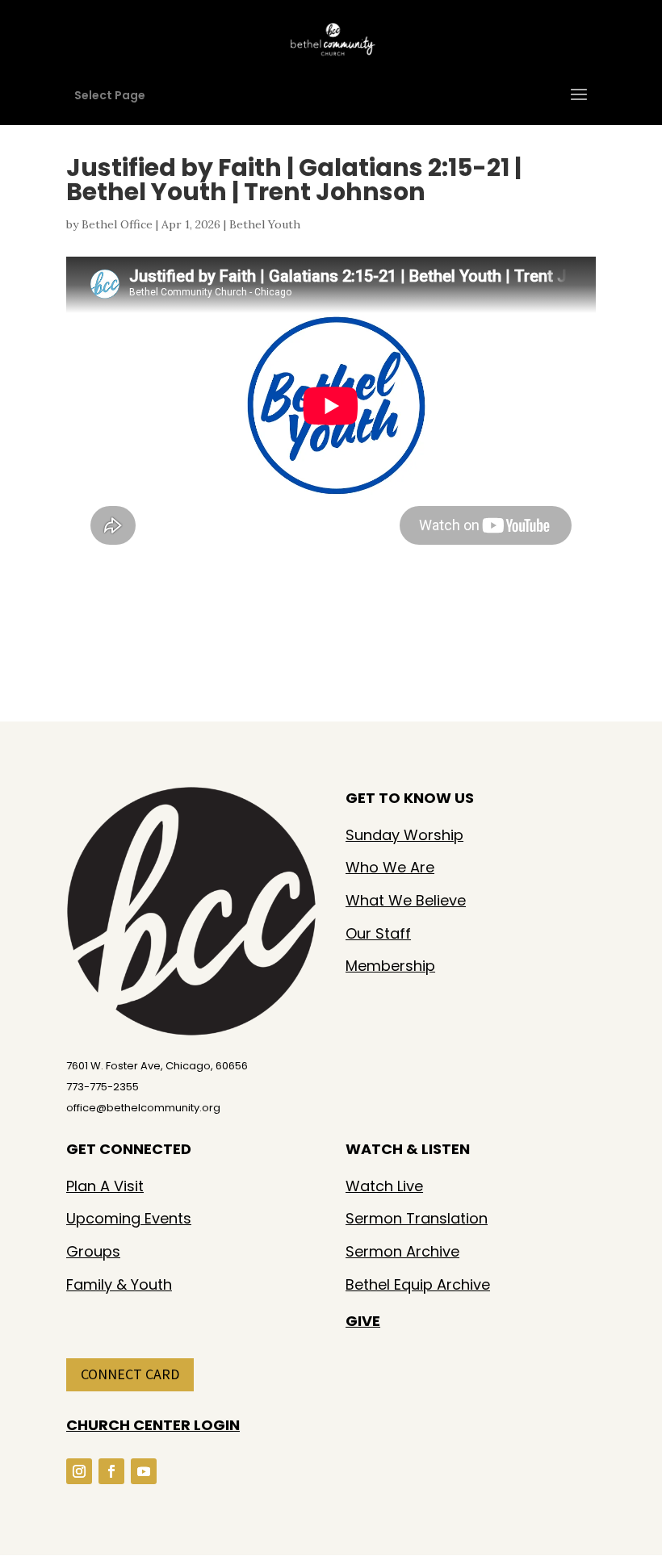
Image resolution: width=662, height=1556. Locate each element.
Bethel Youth (264, 224)
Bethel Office (117, 224)
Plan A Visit (105, 1186)
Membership (390, 966)
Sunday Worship (404, 835)
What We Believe (406, 900)
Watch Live (384, 1186)
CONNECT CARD (130, 1374)
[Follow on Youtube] (144, 1471)
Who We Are (390, 867)
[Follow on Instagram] (79, 1471)
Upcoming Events (128, 1218)
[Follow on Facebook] (111, 1471)
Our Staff (378, 933)
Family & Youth (119, 1284)
